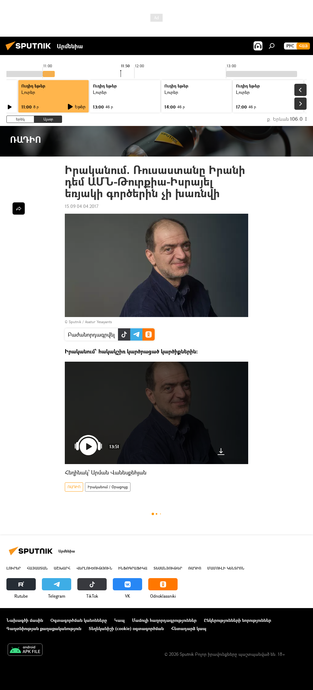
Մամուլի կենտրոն (225, 568)
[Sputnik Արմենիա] (30, 51)
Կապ (119, 620)
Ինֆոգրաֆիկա (132, 568)
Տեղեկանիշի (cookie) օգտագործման (126, 628)
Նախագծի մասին (24, 620)
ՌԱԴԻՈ (74, 486)
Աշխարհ (62, 568)
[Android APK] (25, 650)
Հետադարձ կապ (188, 628)
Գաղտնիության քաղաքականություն (43, 628)
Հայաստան (37, 568)
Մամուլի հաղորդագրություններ (164, 620)
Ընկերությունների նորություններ (237, 620)
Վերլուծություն (94, 568)
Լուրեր (28, 92)
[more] (19, 208)
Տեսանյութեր (167, 568)
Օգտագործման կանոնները (78, 620)
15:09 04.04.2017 (81, 206)
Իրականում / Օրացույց (108, 486)
